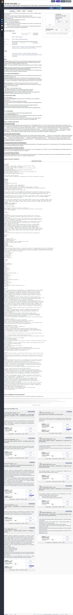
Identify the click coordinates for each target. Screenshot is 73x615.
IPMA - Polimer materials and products (20, 39)
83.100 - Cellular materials (17, 37)
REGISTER (68, 1)
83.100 (18, 8)
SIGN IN (63, 1)
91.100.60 (22, 569)
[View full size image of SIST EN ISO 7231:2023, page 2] (50, 20)
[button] (51, 8)
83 (63, 33)
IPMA (22, 8)
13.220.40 (18, 499)
